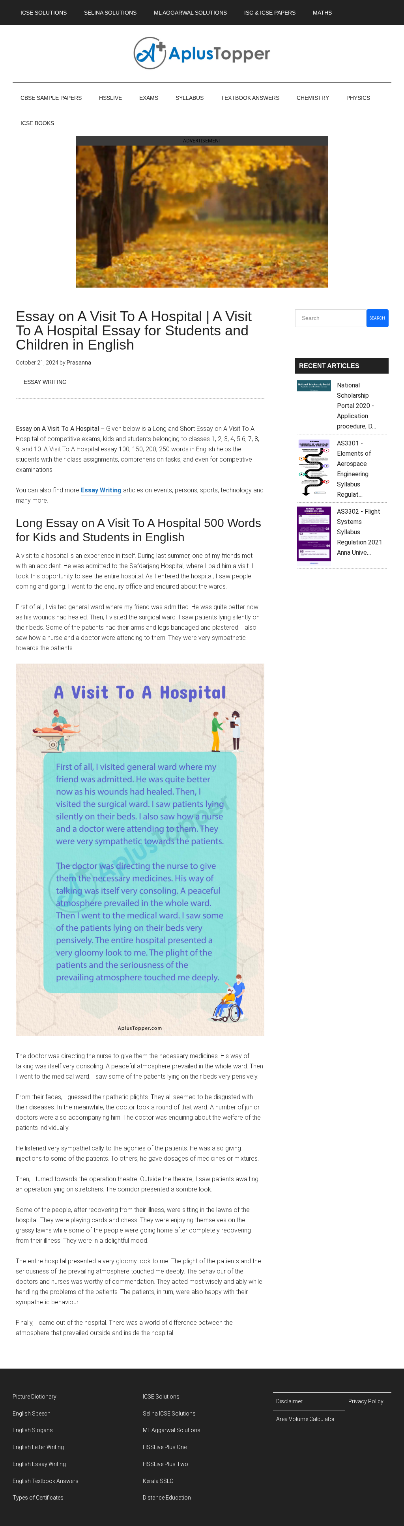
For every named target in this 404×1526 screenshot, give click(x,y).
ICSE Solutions (161, 1396)
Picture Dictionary (34, 1396)
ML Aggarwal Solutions (171, 1430)
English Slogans (33, 1430)
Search (377, 318)
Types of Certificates (38, 1497)
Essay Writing (45, 382)
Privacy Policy (365, 1401)
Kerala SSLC (158, 1481)
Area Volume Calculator (305, 1419)
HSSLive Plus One (165, 1447)
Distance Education (167, 1497)
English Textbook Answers (46, 1481)
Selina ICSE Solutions (169, 1413)
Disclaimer (289, 1401)
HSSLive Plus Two (165, 1464)
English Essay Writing (39, 1464)
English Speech (31, 1413)
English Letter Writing (38, 1447)
